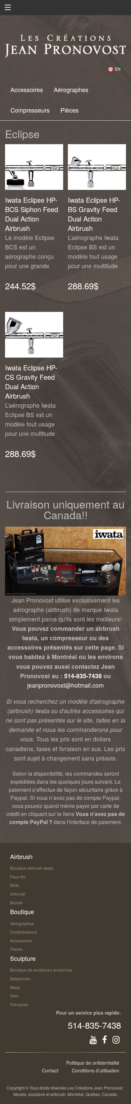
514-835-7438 (83, 675)
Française (19, 1004)
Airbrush (18, 894)
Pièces (69, 110)
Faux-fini (18, 877)
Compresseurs (30, 110)
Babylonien (20, 978)
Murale (16, 902)
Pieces (16, 949)
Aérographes (71, 89)
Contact (50, 1070)
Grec (14, 995)
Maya (15, 987)
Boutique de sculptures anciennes (41, 970)
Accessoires (26, 89)
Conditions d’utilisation (95, 1070)
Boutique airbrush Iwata (31, 868)
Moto (14, 885)
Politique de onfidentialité (92, 1062)
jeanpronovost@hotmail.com (65, 685)
